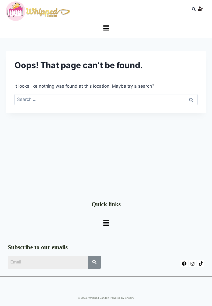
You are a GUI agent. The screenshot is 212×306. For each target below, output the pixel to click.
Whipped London (98, 297)
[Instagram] (192, 263)
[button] (106, 27)
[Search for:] (106, 99)
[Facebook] (183, 263)
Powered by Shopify (122, 297)
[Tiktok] (200, 263)
